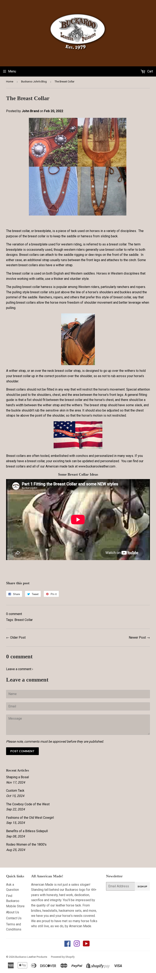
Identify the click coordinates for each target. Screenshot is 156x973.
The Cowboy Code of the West (28, 804)
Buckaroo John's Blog (34, 81)
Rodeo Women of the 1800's (26, 844)
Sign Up (142, 886)
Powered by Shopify (63, 956)
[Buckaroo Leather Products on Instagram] (77, 945)
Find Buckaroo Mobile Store (15, 901)
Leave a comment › (19, 669)
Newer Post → (139, 637)
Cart (149, 71)
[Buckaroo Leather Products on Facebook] (67, 945)
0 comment (14, 614)
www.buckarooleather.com (96, 466)
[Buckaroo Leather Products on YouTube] (86, 945)
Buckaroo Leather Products (31, 956)
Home (9, 81)
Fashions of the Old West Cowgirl (30, 818)
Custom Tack (15, 790)
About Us (12, 912)
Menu (12, 71)
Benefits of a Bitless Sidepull (27, 831)
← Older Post (16, 637)
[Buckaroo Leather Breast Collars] (77, 214)
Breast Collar (23, 620)
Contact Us (14, 918)
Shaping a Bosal (17, 777)
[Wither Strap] (78, 339)
